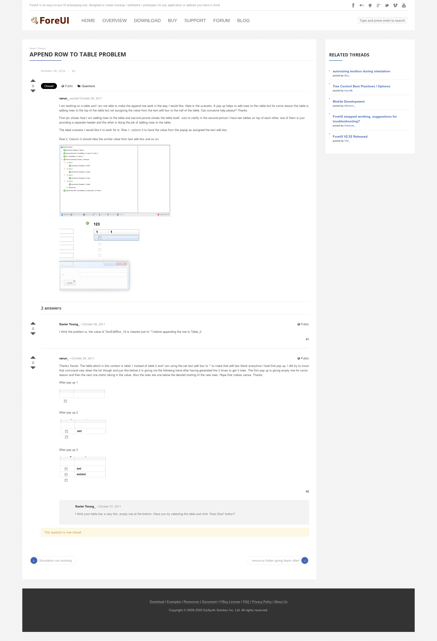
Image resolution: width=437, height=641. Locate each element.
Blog (243, 20)
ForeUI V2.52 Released (350, 136)
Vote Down (33, 90)
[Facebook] (353, 5)
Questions (88, 86)
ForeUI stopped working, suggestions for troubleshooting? (365, 119)
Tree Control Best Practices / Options (361, 86)
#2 (307, 491)
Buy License (231, 601)
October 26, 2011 (93, 324)
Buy (172, 20)
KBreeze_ (349, 105)
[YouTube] (403, 5)
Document (209, 601)
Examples (174, 601)
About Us (280, 601)
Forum (221, 20)
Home (88, 20)
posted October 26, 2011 (86, 98)
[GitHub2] (370, 5)
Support (195, 20)
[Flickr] (361, 5)
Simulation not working (55, 560)
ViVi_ (347, 140)
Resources (191, 601)
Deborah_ (349, 125)
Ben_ (347, 75)
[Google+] (378, 5)
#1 (307, 339)
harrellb (348, 90)
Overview (114, 20)
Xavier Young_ (69, 324)
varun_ (64, 98)
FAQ (246, 601)
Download (147, 20)
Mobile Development (349, 101)
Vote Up (33, 79)
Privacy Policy (262, 601)
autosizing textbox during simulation (361, 71)
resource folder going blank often (276, 560)
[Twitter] (387, 5)
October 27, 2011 (109, 506)
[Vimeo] (395, 5)
